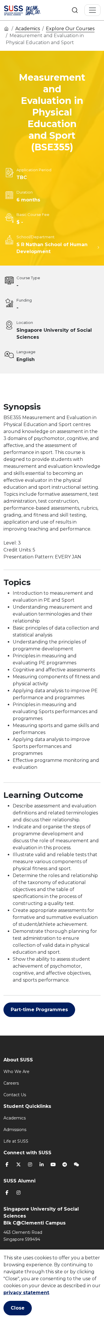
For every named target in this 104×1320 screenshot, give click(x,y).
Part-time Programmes (39, 1009)
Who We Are (16, 1071)
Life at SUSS (15, 1141)
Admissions (14, 1129)
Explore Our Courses (70, 28)
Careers (11, 1083)
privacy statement (26, 1292)
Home (6, 28)
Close (18, 1308)
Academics (27, 28)
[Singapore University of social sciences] (29, 10)
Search (75, 10)
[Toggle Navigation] (92, 10)
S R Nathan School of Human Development (52, 248)
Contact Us (14, 1094)
